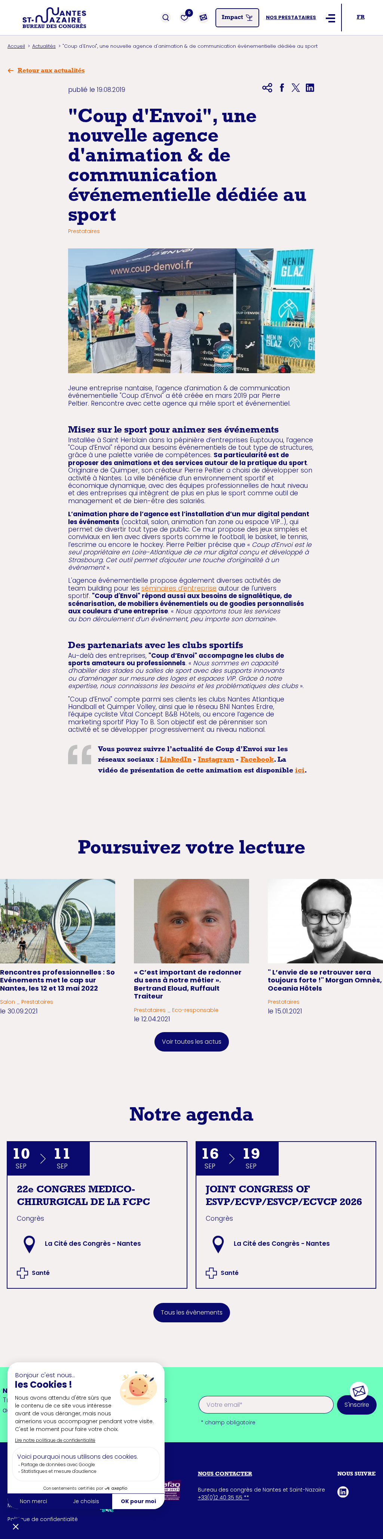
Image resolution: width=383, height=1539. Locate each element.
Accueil (16, 46)
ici (299, 771)
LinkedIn (176, 760)
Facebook (257, 760)
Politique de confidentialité (42, 1519)
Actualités (44, 46)
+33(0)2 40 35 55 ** (223, 1497)
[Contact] (203, 17)
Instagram (216, 760)
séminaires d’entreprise (179, 588)
